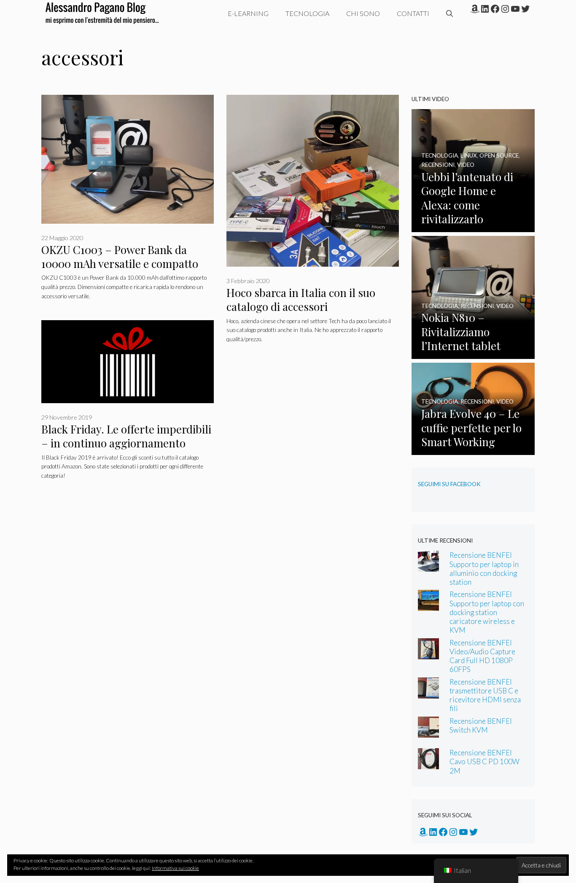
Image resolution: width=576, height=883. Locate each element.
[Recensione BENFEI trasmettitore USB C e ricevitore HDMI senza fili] (428, 692)
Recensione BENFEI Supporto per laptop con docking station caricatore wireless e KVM (486, 612)
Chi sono (363, 13)
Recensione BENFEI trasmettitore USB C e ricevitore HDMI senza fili (485, 695)
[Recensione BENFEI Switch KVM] (428, 732)
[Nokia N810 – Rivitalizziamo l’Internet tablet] (473, 353)
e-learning (248, 13)
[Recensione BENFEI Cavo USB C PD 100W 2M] (428, 763)
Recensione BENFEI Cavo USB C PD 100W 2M (484, 761)
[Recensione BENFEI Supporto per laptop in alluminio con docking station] (428, 566)
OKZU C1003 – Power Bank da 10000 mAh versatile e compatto (119, 256)
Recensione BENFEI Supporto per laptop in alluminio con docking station (484, 568)
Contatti (413, 13)
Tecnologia (307, 13)
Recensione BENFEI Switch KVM (480, 725)
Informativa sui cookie (175, 868)
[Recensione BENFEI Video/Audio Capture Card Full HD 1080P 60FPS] (428, 653)
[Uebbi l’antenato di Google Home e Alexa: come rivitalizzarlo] (473, 226)
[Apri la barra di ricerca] (449, 13)
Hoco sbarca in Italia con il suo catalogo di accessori (300, 299)
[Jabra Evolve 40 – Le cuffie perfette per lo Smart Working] (473, 449)
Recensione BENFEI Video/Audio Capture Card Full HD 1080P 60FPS (482, 656)
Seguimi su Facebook (449, 484)
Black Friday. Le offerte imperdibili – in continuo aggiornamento (126, 436)
